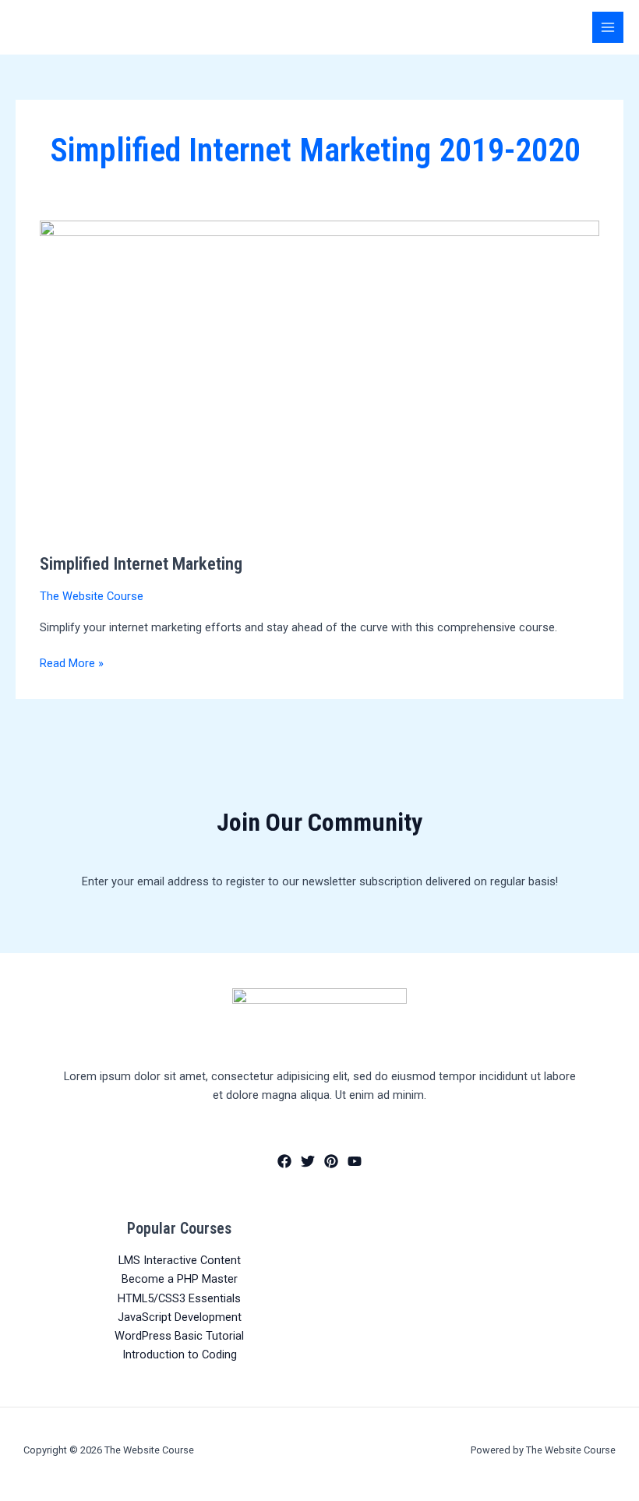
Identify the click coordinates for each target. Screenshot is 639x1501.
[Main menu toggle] (607, 27)
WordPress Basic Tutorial (179, 1336)
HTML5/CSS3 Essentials (179, 1298)
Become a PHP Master (180, 1279)
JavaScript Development (180, 1317)
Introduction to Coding (179, 1354)
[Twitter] (308, 1161)
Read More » (72, 662)
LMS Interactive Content (179, 1260)
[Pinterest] (331, 1161)
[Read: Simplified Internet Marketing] (319, 377)
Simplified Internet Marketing (141, 563)
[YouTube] (355, 1161)
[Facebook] (284, 1161)
